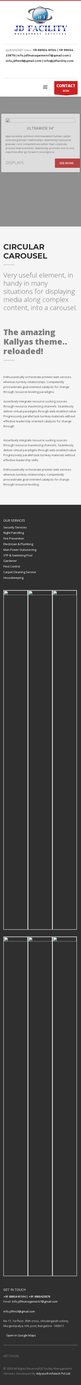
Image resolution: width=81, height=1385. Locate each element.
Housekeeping (13, 578)
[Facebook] (67, 71)
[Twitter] (74, 71)
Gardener (10, 561)
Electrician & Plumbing (18, 544)
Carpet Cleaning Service (19, 572)
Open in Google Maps (21, 1335)
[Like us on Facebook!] (22, 1355)
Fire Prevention (13, 538)
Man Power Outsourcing (19, 550)
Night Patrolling (13, 533)
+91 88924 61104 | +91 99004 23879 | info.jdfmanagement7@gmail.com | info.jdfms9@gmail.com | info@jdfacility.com (40, 55)
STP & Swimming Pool (17, 555)
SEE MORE (66, 163)
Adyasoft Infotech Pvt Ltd (53, 1373)
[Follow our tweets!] (29, 1355)
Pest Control (11, 566)
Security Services (15, 527)
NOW (65, 87)
